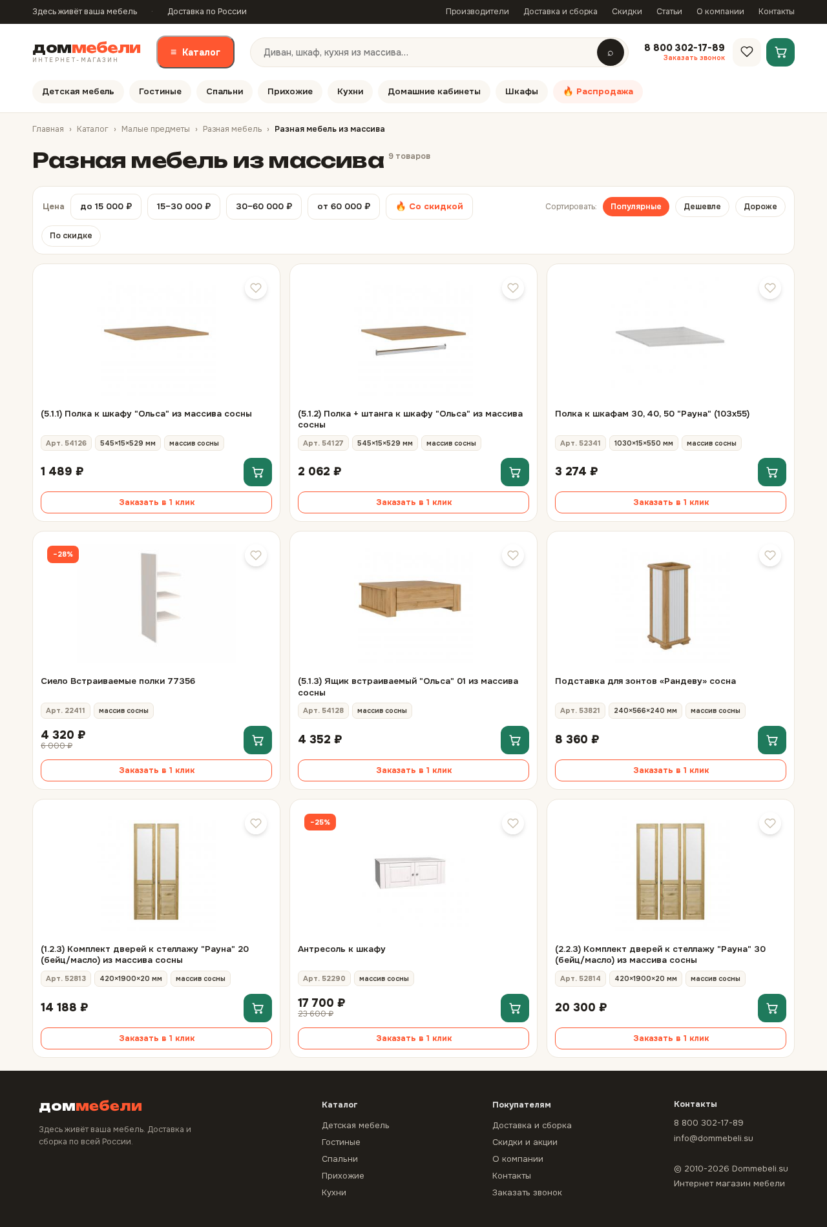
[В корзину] (258, 472)
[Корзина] (780, 51)
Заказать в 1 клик (156, 502)
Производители (477, 11)
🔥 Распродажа (598, 91)
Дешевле (702, 206)
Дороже (760, 206)
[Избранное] (747, 51)
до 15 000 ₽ (106, 206)
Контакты (777, 11)
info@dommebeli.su (713, 1138)
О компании (720, 11)
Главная (48, 129)
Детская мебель (78, 91)
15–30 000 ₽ (184, 206)
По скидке (71, 236)
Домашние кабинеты (434, 91)
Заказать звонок (527, 1192)
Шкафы (521, 91)
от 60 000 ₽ (343, 206)
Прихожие (290, 91)
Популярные (636, 206)
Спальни (224, 91)
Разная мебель (232, 129)
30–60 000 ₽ (264, 206)
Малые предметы (155, 129)
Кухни (350, 91)
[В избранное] (256, 288)
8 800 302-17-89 (709, 1122)
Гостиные (160, 91)
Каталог (195, 52)
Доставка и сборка (560, 11)
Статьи (669, 11)
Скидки (627, 11)
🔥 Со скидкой (429, 206)
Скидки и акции (525, 1142)
